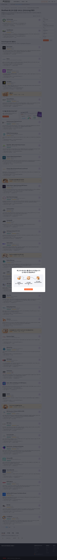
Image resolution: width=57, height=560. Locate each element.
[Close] (44, 269)
